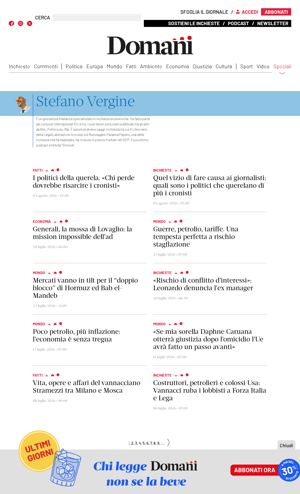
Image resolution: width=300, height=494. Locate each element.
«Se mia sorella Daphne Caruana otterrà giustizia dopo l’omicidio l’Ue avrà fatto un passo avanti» (208, 339)
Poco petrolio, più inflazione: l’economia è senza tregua (76, 335)
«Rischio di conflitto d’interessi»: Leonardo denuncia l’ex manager (203, 284)
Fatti (131, 66)
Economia (177, 66)
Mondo (114, 66)
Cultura (224, 66)
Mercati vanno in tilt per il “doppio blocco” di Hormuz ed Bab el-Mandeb (85, 288)
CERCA (42, 17)
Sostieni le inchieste (194, 23)
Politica (74, 66)
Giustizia (202, 66)
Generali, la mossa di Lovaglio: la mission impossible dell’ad (82, 233)
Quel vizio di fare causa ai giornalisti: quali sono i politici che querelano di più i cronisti (209, 185)
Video (263, 66)
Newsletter (272, 23)
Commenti (46, 66)
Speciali (282, 66)
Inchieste (19, 66)
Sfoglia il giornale (204, 12)
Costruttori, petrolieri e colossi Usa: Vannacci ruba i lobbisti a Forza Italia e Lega (209, 390)
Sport (246, 66)
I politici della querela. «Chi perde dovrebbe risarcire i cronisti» (83, 181)
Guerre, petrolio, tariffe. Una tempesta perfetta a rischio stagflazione (195, 236)
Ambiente (151, 66)
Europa (94, 66)
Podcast (238, 23)
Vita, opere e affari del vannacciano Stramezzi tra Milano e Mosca (86, 386)
